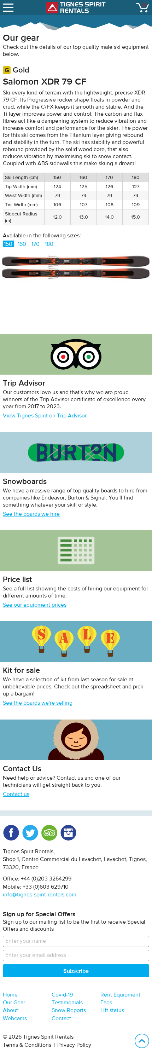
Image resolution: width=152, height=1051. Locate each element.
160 (22, 244)
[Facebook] (11, 833)
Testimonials (67, 1003)
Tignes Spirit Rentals (76, 7)
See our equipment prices (34, 605)
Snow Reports (69, 1011)
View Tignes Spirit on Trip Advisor (45, 416)
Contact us (16, 794)
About (10, 1011)
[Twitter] (30, 833)
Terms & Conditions (27, 1045)
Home (10, 995)
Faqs (106, 1003)
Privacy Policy (74, 1045)
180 (49, 244)
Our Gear (14, 1003)
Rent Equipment (120, 995)
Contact (61, 1019)
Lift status (112, 1011)
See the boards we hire (31, 514)
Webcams (15, 1019)
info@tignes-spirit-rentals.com (39, 895)
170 (35, 244)
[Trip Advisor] (49, 833)
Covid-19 (62, 995)
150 (8, 244)
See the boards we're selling (37, 703)
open (9, 7)
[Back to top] (142, 1041)
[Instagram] (68, 833)
